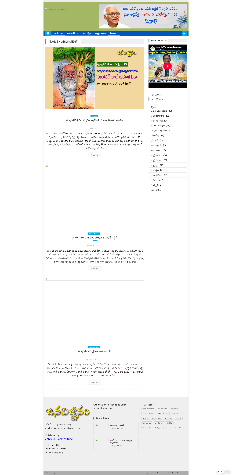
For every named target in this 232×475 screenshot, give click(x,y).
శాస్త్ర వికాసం (100, 33)
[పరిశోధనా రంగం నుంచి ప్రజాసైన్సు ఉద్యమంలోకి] (102, 443)
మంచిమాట (156, 150)
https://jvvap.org (54, 452)
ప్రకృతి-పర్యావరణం (94, 233)
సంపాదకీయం (73, 33)
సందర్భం (87, 33)
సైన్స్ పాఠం (156, 190)
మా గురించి (58, 33)
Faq (158, 472)
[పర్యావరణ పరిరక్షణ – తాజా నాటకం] (94, 309)
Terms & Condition (178, 472)
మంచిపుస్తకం (156, 145)
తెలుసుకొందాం (157, 115)
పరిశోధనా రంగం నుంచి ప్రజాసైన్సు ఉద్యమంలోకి (121, 441)
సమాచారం (156, 180)
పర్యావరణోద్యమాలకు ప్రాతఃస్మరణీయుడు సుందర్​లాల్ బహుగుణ (94, 120)
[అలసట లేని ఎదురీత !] (102, 428)
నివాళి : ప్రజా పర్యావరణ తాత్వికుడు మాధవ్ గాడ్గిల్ (94, 237)
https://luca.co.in (102, 408)
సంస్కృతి (155, 185)
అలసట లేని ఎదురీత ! (117, 425)
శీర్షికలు (113, 33)
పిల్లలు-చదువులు (158, 125)
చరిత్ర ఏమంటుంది (159, 110)
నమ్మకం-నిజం (157, 120)
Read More (95, 154)
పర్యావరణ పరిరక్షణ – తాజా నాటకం (94, 351)
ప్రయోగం (155, 140)
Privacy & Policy (148, 472)
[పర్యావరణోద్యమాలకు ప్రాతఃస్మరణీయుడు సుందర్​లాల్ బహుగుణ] (94, 78)
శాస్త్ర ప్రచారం (157, 155)
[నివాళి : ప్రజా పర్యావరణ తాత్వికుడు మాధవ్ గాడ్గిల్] (94, 196)
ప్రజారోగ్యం (155, 135)
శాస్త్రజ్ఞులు (94, 116)
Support (166, 472)
